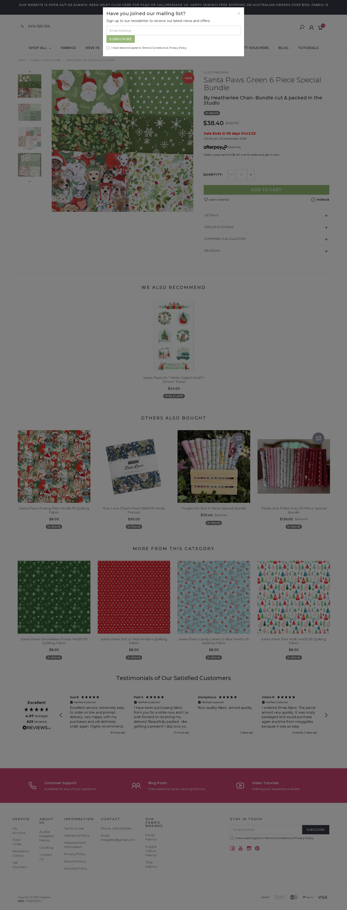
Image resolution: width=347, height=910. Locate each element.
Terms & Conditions (154, 47)
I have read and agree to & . (149, 47)
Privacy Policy (177, 47)
